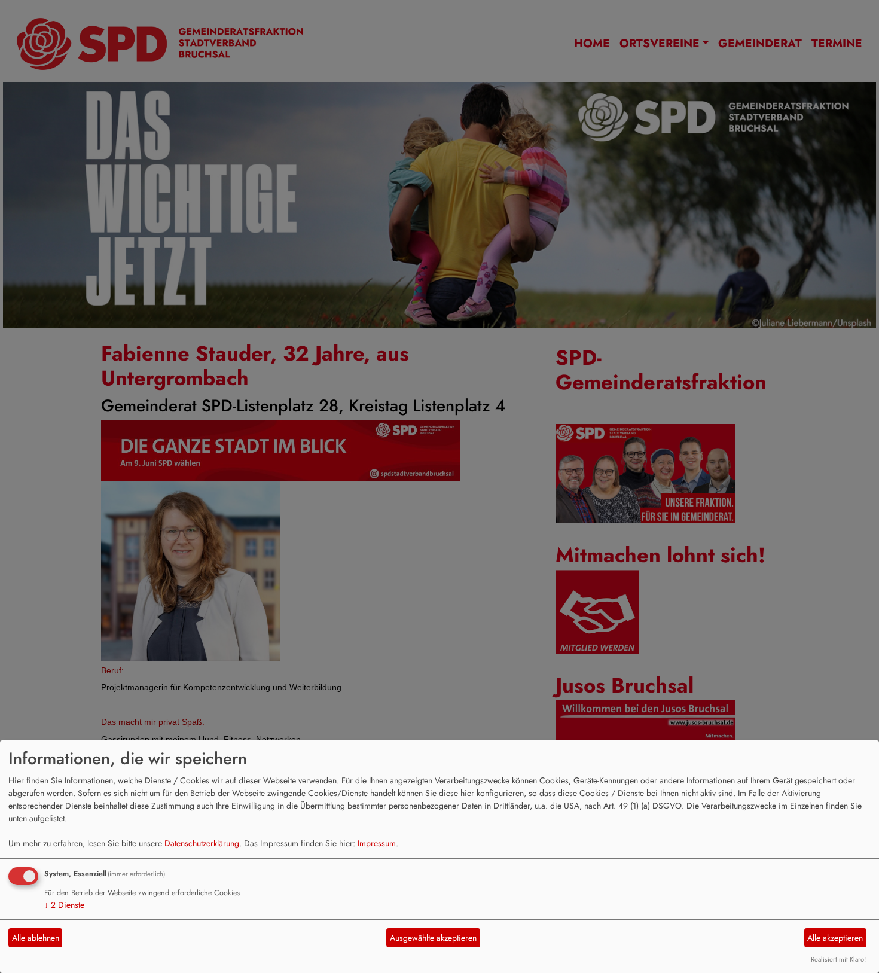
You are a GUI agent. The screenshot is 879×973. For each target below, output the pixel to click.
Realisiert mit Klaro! (838, 959)
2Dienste (64, 905)
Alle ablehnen (35, 938)
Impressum (377, 843)
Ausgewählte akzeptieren (433, 938)
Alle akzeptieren (835, 938)
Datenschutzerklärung (201, 843)
